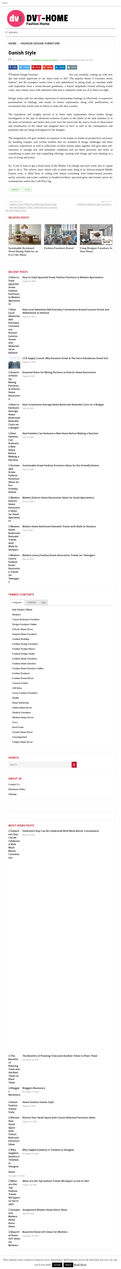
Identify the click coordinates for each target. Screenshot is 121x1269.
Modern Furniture (21, 712)
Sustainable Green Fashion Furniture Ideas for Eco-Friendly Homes (60, 465)
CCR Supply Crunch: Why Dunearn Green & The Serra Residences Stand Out (65, 358)
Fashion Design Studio (23, 653)
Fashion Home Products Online (28, 668)
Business (16, 614)
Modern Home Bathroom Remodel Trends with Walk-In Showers (59, 526)
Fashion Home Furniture (24, 658)
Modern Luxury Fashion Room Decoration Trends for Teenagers (58, 555)
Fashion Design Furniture (40, 43)
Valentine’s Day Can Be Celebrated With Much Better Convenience (60, 831)
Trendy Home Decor (22, 732)
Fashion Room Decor (22, 678)
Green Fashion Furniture (24, 693)
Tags (43, 602)
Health (15, 698)
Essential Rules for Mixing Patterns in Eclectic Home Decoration (59, 372)
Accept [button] (57, 1265)
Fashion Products (21, 673)
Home (12, 43)
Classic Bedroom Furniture (26, 619)
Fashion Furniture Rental (58, 248)
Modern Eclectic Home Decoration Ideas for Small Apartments (58, 497)
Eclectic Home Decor (22, 629)
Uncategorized (19, 737)
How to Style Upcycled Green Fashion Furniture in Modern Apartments (62, 277)
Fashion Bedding (20, 639)
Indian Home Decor (22, 707)
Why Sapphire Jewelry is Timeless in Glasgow (48, 1149)
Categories (17, 602)
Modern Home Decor (22, 717)
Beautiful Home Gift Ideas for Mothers (44, 1232)
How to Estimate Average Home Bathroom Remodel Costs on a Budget (63, 404)
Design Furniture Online (24, 624)
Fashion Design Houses (23, 649)
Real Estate (18, 727)
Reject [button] (68, 1265)
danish (15, 190)
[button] (5, 3)
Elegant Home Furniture (24, 634)
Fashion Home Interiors (24, 663)
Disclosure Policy (16, 789)
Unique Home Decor (22, 742)
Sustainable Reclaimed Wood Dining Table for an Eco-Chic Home (23, 251)
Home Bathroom (20, 702)
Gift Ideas (17, 688)
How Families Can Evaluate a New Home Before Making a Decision (60, 433)
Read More (80, 1264)
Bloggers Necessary (33, 1088)
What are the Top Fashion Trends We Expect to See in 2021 (55, 1181)
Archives (31, 602)
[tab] (16, 602)
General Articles (20, 683)
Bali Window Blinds (22, 609)
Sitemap (12, 794)
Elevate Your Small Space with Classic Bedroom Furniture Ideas (58, 1117)
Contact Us (14, 784)
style (27, 190)
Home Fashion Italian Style (38, 1102)
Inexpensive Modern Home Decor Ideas (44, 1209)
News (15, 722)
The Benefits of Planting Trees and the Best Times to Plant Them (59, 1055)
